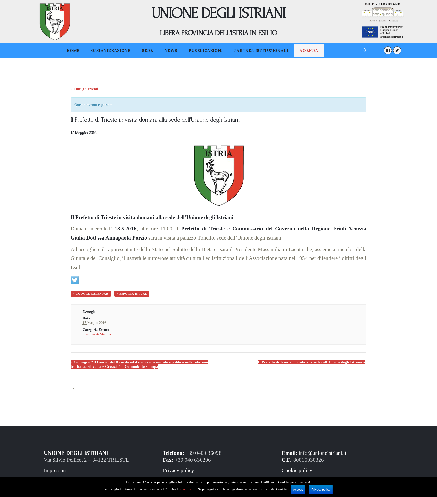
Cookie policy (297, 470)
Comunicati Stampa (97, 334)
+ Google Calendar (90, 293)
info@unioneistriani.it (322, 453)
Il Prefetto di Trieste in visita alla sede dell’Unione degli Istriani (311, 362)
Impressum (55, 470)
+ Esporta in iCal (132, 293)
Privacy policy (178, 470)
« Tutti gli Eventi (84, 89)
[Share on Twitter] (75, 280)
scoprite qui (188, 489)
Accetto (298, 489)
